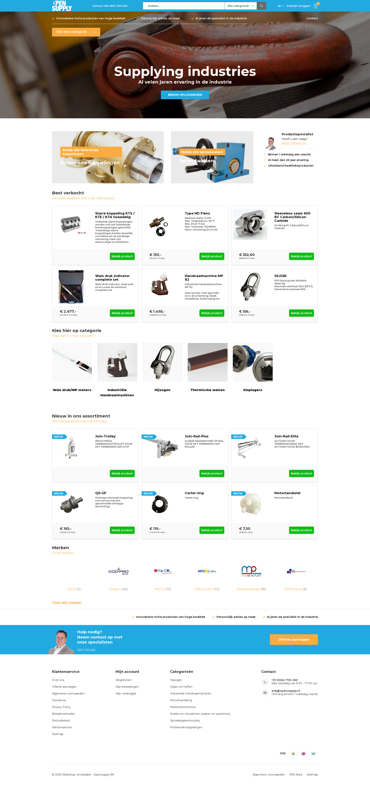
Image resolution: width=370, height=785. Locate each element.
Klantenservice (62, 727)
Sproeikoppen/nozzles (185, 720)
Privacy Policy (61, 707)
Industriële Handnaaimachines (117, 392)
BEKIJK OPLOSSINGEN (185, 95)
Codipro (118, 589)
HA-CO (163, 589)
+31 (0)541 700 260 (285, 680)
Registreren (124, 680)
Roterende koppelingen (186, 727)
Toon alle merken (66, 602)
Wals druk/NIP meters (72, 390)
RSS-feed (295, 774)
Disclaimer (59, 700)
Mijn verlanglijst (126, 693)
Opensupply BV (103, 774)
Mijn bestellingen (127, 686)
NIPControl (296, 589)
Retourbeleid (61, 720)
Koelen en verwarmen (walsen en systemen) (200, 714)
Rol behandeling (181, 700)
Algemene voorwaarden (68, 693)
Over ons (58, 680)
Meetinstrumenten (183, 707)
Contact (312, 18)
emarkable (84, 774)
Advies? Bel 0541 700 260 (110, 5)
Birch (74, 589)
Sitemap (57, 734)
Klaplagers (252, 390)
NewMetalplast (251, 589)
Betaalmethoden (63, 714)
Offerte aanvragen (293, 639)
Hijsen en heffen (181, 686)
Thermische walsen (207, 390)
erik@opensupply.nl (286, 691)
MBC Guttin (207, 589)
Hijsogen (162, 390)
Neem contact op (294, 143)
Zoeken (261, 6)
